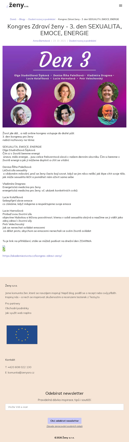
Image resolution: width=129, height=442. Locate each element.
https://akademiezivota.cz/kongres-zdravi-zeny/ (32, 255)
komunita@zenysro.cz (21, 372)
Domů (13, 19)
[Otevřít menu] (120, 5)
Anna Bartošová (41, 40)
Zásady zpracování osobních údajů (64, 426)
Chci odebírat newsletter (64, 420)
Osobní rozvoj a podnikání (41, 19)
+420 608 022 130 (19, 367)
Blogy (22, 19)
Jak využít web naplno (18, 313)
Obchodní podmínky (17, 308)
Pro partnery (12, 303)
